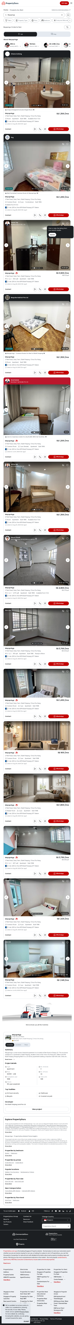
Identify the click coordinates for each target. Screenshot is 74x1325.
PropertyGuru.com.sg (9, 1251)
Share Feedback (28, 1222)
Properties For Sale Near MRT (26, 1297)
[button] (10, 1059)
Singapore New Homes (8, 1293)
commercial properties (48, 1259)
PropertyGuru (8, 1269)
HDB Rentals (57, 1277)
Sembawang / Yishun (27, 1172)
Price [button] (26, 1045)
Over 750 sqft (9, 1181)
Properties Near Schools (42, 1304)
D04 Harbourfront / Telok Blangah (60, 1297)
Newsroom (26, 1219)
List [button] (22, 34)
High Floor (8, 1200)
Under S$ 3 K (19, 1162)
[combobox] (34, 15)
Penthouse (16, 1200)
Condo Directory (25, 1272)
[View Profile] (13, 54)
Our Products (7, 1222)
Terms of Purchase (56, 1319)
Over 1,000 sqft (19, 1181)
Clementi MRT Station (28, 1191)
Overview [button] (10, 1045)
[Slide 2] (33, 188)
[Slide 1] (32, 188)
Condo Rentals (58, 1279)
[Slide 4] (33, 105)
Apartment (26, 1125)
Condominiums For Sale (43, 1282)
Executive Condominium (38, 1125)
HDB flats (14, 1259)
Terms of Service (33, 1319)
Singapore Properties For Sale (44, 1273)
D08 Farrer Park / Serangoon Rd (59, 1309)
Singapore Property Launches (9, 1297)
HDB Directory (24, 1274)
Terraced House (51, 1125)
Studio (7, 1153)
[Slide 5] (34, 105)
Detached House (61, 1125)
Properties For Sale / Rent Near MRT (27, 1293)
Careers (5, 1224)
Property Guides (8, 1274)
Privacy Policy (24, 1311)
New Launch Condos (9, 1301)
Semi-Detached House (12, 1127)
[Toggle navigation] (71, 3)
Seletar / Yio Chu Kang (12, 1172)
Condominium (18, 1125)
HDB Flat (10, 1125)
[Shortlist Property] (67, 60)
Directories (24, 1269)
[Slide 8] (40, 105)
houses (35, 1259)
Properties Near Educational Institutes (42, 1294)
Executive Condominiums (25, 1259)
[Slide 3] (35, 188)
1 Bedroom (14, 1153)
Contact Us (27, 1216)
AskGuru (6, 1272)
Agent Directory (25, 1277)
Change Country (48, 1217)
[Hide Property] (63, 60)
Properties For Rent (60, 1269)
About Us (6, 1219)
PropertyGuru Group (10, 1216)
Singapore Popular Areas (60, 1293)
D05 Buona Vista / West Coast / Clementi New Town (61, 1303)
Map (54, 34)
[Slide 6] (36, 105)
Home (5, 10)
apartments (7, 1259)
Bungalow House (27, 1127)
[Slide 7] (39, 105)
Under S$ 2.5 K (9, 1162)
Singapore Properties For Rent (60, 1273)
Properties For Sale (43, 1269)
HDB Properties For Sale (43, 1278)
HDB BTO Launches (9, 1277)
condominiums (62, 1257)
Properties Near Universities (42, 1300)
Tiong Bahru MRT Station (12, 1191)
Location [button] (18, 1045)
